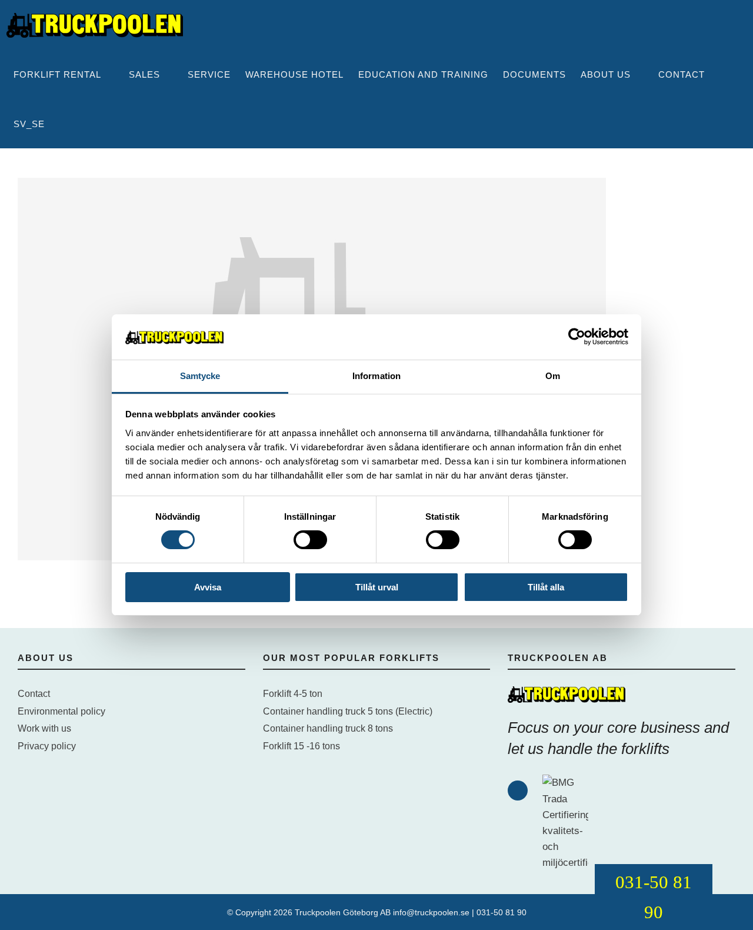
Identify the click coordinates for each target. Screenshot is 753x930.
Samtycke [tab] (200, 376)
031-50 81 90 (502, 912)
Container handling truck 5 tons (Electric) (347, 711)
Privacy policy (47, 746)
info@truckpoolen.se (431, 912)
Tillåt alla (546, 587)
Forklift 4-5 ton (292, 694)
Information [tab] (376, 376)
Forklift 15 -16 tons (301, 746)
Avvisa (207, 587)
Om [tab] (552, 376)
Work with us (44, 728)
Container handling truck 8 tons (328, 728)
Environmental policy (61, 711)
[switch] (310, 539)
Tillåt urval (376, 587)
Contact (34, 694)
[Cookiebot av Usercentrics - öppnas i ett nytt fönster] (576, 337)
